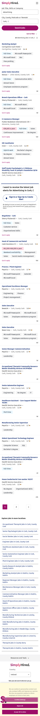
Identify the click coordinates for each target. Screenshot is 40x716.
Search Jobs (20, 28)
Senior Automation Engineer (13, 385)
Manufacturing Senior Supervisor (15, 423)
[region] (20, 699)
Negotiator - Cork (9, 216)
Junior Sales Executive (10, 72)
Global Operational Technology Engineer (18, 438)
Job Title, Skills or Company (12, 8)
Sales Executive (8, 306)
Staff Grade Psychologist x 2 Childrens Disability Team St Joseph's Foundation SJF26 (19, 169)
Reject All (20, 706)
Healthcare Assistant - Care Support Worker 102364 (19, 402)
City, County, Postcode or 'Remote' (15, 18)
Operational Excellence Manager (15, 286)
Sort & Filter (31, 34)
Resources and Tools (18, 658)
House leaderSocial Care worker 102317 (17, 479)
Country (12, 670)
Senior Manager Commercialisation (16, 349)
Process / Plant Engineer (11, 267)
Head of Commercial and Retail (14, 241)
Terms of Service (8, 206)
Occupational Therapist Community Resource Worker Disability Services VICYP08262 (20, 458)
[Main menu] (37, 3)
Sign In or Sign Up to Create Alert (21, 198)
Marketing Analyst (9, 44)
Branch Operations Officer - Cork (15, 97)
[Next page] (28, 506)
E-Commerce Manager (10, 119)
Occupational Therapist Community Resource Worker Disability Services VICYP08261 (20, 367)
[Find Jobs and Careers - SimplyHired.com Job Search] (10, 3)
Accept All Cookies (20, 712)
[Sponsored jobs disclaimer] (37, 38)
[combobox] (20, 12)
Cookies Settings (20, 699)
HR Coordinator (8, 143)
